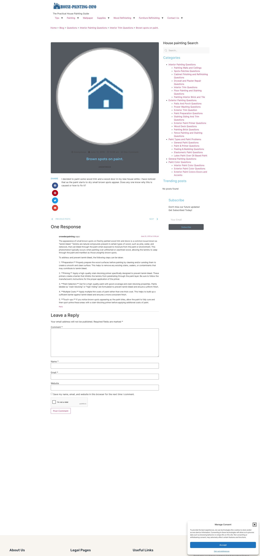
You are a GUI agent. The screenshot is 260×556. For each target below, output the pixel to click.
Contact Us (173, 18)
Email (54, 372)
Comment (57, 327)
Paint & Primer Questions (186, 145)
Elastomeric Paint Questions (188, 152)
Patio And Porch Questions (188, 103)
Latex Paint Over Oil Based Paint (190, 155)
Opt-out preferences (221, 551)
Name (54, 361)
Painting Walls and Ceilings (188, 67)
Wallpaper (88, 18)
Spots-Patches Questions (187, 71)
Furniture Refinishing (149, 18)
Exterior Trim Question (185, 110)
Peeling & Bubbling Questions (189, 149)
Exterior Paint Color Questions (189, 168)
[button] (254, 524)
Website (55, 383)
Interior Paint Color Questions (189, 165)
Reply (61, 307)
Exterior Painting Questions (182, 100)
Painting (71, 18)
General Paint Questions (186, 142)
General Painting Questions (182, 158)
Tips (57, 18)
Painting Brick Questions (186, 129)
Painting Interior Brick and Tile (189, 97)
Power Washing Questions (187, 106)
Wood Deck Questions (185, 126)
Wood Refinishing (122, 18)
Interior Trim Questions (185, 87)
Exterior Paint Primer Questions (190, 123)
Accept (223, 545)
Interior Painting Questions (182, 64)
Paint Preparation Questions (188, 113)
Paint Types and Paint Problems (185, 139)
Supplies (101, 18)
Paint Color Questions (180, 162)
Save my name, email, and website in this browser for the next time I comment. (93, 394)
